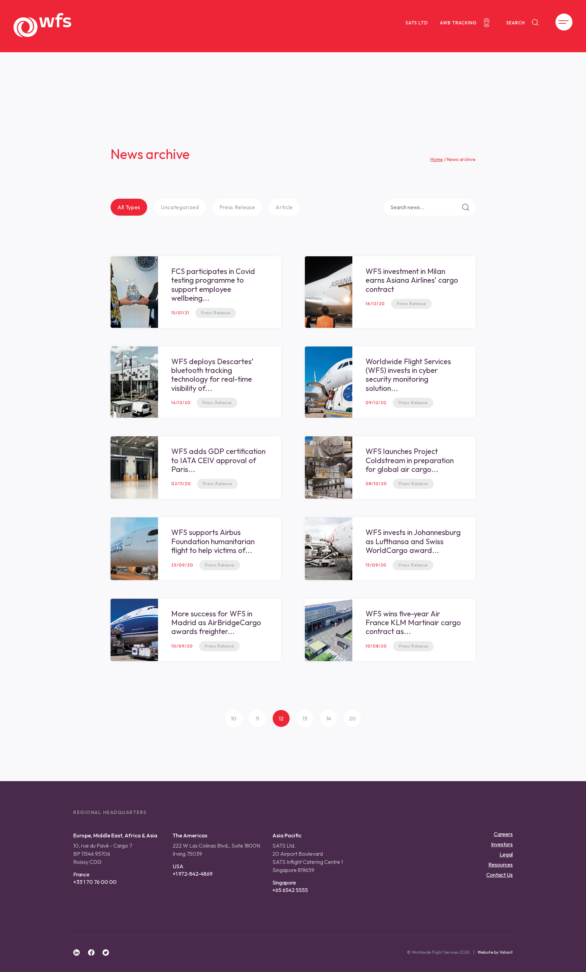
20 (352, 718)
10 (233, 718)
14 (328, 718)
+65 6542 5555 (290, 890)
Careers (503, 834)
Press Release (237, 207)
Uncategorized (180, 207)
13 (304, 718)
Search (515, 22)
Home (436, 159)
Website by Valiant (495, 952)
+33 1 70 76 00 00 (95, 881)
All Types (128, 207)
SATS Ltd (417, 22)
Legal (506, 854)
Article (284, 207)
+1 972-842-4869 (193, 873)
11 (257, 718)
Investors (502, 844)
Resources (500, 864)
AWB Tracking (458, 22)
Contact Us (499, 874)
